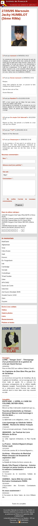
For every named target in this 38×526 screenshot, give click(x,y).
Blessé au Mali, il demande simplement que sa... (19, 408)
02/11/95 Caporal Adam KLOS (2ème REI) (16, 220)
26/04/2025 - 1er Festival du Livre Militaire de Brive (16, 433)
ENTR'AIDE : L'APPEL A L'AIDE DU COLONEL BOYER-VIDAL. (17, 402)
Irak (3, 263)
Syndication (24, 522)
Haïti (3, 254)
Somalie (4, 270)
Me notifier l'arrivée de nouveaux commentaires (19, 200)
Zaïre (3, 298)
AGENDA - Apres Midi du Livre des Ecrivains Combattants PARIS (16, 480)
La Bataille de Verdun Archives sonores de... (17, 462)
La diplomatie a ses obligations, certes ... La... (18, 419)
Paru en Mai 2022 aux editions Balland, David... (18, 368)
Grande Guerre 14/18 (9, 295)
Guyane (4, 301)
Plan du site (13, 522)
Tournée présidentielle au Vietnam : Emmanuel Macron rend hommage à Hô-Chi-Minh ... (17, 413)
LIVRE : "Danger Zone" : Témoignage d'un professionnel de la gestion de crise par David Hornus (17, 362)
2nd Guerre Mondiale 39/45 (11, 292)
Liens (4, 316)
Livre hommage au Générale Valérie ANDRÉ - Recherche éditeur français (17, 424)
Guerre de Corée (7, 286)
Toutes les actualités (19, 504)
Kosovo (4, 257)
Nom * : (5, 158)
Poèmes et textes (8, 322)
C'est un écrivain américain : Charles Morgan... (18, 429)
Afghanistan (6, 245)
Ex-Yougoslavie (7, 260)
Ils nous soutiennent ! (11, 491)
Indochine (5, 289)
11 (22, 230)
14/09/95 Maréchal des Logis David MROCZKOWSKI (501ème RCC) (14, 226)
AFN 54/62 (5, 282)
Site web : (6, 172)
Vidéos (4, 310)
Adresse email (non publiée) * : (13, 165)
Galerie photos (7, 313)
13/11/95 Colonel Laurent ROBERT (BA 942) (17, 218)
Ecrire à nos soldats (9, 307)
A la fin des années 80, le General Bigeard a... (18, 450)
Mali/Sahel (5, 241)
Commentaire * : (8, 178)
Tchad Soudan (7, 276)
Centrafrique (6, 273)
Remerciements (7, 319)
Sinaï (3, 248)
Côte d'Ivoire (6, 251)
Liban (3, 279)
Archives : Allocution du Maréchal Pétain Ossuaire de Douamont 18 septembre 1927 (16, 456)
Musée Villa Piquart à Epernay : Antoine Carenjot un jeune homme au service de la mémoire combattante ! (19, 467)
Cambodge (5, 267)
